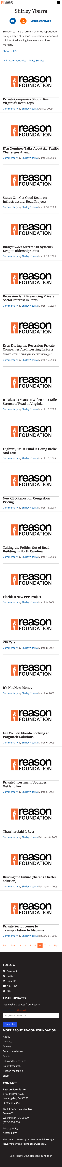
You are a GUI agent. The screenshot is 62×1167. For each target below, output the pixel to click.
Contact (7, 1041)
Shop (6, 1075)
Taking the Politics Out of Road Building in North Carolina (26, 549)
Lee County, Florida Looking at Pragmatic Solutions (26, 735)
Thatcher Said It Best (18, 832)
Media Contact (40, 21)
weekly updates (16, 1004)
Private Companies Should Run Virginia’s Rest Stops (26, 101)
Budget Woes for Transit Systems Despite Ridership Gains (28, 249)
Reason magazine (13, 1070)
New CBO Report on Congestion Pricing (26, 500)
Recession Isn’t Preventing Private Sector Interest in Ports (28, 298)
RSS (8, 990)
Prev (13, 945)
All (5, 60)
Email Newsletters (13, 1051)
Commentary (10, 108)
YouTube (12, 985)
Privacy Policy (10, 1128)
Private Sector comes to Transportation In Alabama (23, 928)
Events (6, 1056)
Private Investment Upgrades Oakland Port (25, 784)
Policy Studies (36, 60)
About (6, 1036)
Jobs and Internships (14, 1061)
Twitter (10, 976)
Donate (7, 1046)
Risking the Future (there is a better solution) (29, 879)
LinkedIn (11, 981)
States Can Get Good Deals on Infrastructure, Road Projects (25, 200)
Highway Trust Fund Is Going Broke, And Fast (30, 451)
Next (56, 945)
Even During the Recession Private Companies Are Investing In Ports (29, 347)
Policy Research (12, 1066)
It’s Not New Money (17, 688)
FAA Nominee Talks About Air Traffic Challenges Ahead (31, 150)
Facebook (11, 971)
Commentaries (17, 60)
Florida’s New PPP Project (22, 597)
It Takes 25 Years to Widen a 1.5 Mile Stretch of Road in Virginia (30, 402)
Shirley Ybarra (30, 108)
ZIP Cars (9, 642)
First (4, 945)
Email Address (14, 1010)
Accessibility (10, 1132)
